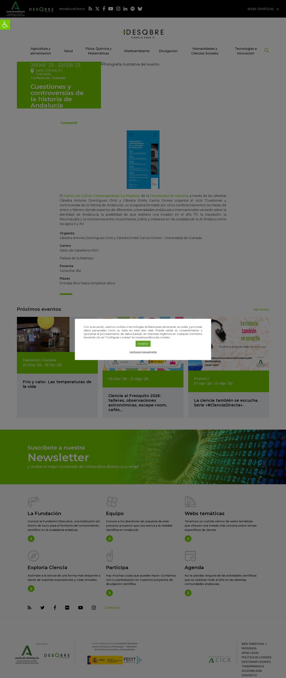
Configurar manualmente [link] (143, 352)
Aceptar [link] (143, 343)
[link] (5, 25)
